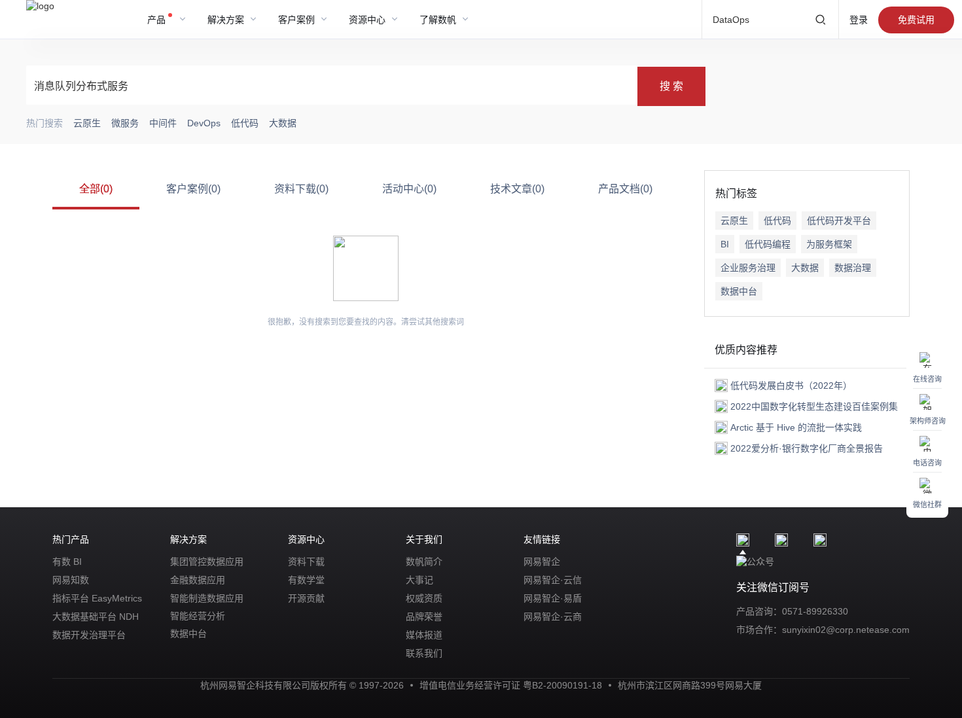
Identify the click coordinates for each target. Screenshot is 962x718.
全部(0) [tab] (96, 188)
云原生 (734, 220)
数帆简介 (424, 561)
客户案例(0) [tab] (193, 188)
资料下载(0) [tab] (301, 188)
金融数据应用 (197, 580)
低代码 (777, 220)
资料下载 (306, 561)
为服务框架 (829, 244)
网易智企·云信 (553, 580)
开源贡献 (306, 598)
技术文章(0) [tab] (517, 188)
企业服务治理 (748, 267)
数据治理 (852, 267)
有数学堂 (306, 580)
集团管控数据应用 (206, 561)
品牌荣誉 (424, 616)
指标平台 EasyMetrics (97, 598)
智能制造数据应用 (206, 598)
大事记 (419, 580)
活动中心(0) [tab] (409, 188)
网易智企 (542, 561)
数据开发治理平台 (89, 635)
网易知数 (70, 580)
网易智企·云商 (553, 616)
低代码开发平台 (839, 220)
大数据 (805, 267)
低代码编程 (768, 244)
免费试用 (916, 19)
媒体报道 (424, 635)
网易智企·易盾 (553, 598)
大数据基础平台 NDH (95, 616)
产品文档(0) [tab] (625, 188)
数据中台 (739, 291)
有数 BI (67, 561)
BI (725, 244)
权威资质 (424, 598)
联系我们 (424, 653)
